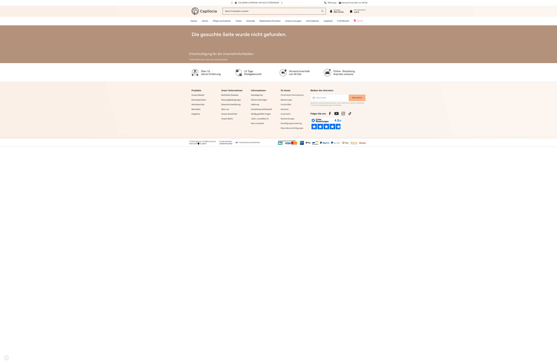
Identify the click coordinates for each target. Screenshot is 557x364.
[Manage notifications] (6, 357)
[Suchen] (322, 11)
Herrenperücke (197, 105)
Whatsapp (332, 3)
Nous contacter (257, 123)
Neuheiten (195, 109)
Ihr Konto (285, 90)
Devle (204, 143)
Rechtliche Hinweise (229, 95)
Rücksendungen (288, 118)
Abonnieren (357, 97)
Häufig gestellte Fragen (261, 114)
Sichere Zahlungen (259, 100)
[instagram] (343, 113)
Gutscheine (285, 114)
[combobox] (274, 11)
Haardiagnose (257, 95)
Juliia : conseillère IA (259, 119)
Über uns (225, 109)
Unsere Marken (197, 95)
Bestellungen (286, 100)
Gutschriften (286, 105)
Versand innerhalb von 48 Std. (355, 3)
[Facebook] (329, 113)
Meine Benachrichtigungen (292, 128)
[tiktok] (349, 113)
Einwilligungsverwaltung (291, 123)
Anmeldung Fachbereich (261, 109)
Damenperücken (198, 100)
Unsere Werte (227, 119)
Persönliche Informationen (292, 95)
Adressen (285, 109)
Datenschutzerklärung (230, 105)
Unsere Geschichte (229, 114)
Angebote (195, 114)
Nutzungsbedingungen (231, 100)
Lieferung (255, 105)
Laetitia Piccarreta (225, 143)
